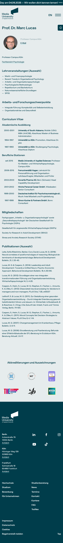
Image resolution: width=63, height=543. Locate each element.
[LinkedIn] (36, 434)
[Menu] (58, 15)
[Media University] (10, 13)
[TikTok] (46, 444)
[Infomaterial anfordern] (60, 28)
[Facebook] (46, 434)
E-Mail (23, 43)
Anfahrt (5, 443)
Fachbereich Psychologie (13, 62)
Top (59, 534)
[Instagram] (59, 434)
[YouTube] (36, 444)
